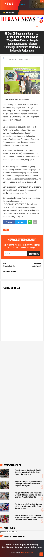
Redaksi (8, 545)
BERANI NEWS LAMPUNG (27, 552)
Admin (22, 5)
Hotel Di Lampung (7, 547)
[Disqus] (22, 371)
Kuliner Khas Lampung (22, 547)
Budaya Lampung (36, 547)
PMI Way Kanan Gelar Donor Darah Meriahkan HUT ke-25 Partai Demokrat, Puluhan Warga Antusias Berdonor (28, 506)
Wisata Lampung (32, 545)
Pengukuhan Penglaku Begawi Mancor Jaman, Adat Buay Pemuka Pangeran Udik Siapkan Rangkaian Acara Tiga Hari (28, 483)
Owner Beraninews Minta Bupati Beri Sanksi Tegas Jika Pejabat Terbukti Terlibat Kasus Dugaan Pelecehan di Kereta (28, 472)
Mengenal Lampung (19, 545)
